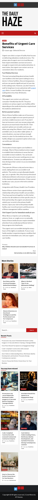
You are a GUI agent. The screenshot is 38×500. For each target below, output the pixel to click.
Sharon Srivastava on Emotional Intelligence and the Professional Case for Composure (10, 315)
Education (5, 277)
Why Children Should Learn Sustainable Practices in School (18, 247)
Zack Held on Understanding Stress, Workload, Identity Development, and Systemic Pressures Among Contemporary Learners (18, 356)
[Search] (35, 33)
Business (23, 389)
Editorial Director (19, 50)
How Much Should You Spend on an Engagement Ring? (18, 345)
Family (4, 40)
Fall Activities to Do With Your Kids (25, 252)
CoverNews (29, 495)
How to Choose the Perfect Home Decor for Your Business (17, 362)
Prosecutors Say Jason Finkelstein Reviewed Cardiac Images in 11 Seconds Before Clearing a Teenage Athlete (19, 342)
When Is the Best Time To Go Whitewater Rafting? (27, 283)
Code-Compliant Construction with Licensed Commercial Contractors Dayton (15, 350)
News (3, 389)
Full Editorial (12, 480)
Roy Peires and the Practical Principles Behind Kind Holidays (10, 283)
